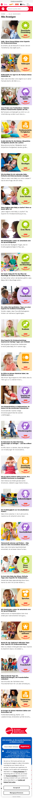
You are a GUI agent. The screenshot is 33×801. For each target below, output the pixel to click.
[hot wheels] (11, 4)
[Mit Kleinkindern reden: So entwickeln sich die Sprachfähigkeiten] (16, 229)
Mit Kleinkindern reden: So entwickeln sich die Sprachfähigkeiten (16, 241)
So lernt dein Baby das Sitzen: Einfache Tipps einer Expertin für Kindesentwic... (14, 577)
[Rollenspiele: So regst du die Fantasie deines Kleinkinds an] (16, 63)
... (7, 14)
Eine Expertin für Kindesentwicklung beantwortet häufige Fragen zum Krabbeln (15, 341)
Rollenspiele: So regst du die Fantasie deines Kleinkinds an (16, 75)
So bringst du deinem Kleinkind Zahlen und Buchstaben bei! (16, 711)
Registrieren (25, 746)
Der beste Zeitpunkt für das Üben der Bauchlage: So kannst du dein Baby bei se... (16, 274)
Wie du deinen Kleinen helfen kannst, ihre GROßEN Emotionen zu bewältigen (15, 477)
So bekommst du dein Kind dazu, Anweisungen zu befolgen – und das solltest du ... (16, 443)
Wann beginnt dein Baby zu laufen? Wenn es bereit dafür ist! (16, 208)
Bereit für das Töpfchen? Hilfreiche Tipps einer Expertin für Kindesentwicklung (15, 643)
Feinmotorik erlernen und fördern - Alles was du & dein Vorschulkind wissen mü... (15, 543)
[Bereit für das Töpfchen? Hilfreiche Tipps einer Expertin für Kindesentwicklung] (16, 631)
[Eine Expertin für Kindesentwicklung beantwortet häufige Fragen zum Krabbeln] (16, 328)
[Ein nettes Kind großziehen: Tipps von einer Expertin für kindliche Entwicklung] (16, 295)
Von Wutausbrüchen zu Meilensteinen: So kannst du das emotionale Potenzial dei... (15, 407)
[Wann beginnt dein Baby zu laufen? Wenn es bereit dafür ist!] (16, 195)
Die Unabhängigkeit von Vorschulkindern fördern (15, 510)
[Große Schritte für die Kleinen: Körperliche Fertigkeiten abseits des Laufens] (16, 129)
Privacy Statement (18, 771)
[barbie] (6, 4)
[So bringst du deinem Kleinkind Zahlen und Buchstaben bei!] (16, 699)
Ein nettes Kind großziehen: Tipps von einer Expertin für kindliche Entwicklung (16, 307)
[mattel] (2, 4)
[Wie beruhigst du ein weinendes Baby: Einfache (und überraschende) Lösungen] (16, 162)
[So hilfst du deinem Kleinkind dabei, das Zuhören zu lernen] (16, 361)
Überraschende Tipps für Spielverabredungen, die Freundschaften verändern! (15, 677)
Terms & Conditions (11, 775)
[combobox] (17, 9)
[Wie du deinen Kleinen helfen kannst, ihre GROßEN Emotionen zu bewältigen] (16, 465)
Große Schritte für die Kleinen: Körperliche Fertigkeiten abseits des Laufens (15, 141)
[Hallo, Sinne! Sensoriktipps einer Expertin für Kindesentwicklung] (16, 29)
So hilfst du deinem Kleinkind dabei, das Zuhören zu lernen (15, 374)
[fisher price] (16, 4)
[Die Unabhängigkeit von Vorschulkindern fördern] (16, 498)
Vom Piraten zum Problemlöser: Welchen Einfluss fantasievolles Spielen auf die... (15, 108)
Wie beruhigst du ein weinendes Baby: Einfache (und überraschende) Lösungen (15, 175)
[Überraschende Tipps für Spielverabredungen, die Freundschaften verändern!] (16, 664)
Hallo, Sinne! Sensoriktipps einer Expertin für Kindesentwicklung (15, 42)
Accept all (16, 787)
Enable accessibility (16, 1)
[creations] (22, 4)
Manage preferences (16, 793)
